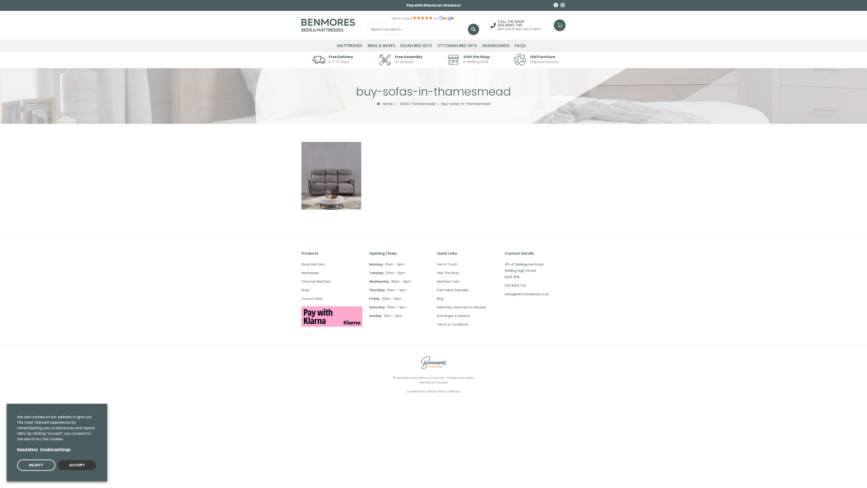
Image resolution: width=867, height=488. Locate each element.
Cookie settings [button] (55, 449)
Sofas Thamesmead (417, 104)
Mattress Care (448, 281)
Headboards (496, 46)
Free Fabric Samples (452, 290)
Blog (440, 298)
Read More (27, 449)
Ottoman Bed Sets (457, 46)
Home (387, 104)
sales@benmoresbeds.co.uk (527, 294)
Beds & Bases (381, 46)
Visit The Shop (448, 273)
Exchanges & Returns (453, 316)
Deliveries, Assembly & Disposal (461, 307)
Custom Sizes (312, 298)
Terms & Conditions (452, 324)
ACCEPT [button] (77, 465)
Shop (305, 290)
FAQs (520, 46)
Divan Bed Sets (416, 46)
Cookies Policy (416, 391)
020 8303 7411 (510, 25)
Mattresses (349, 46)
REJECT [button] (36, 465)
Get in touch (447, 264)
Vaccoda (441, 382)
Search (473, 29)
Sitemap (454, 391)
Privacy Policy (437, 391)
